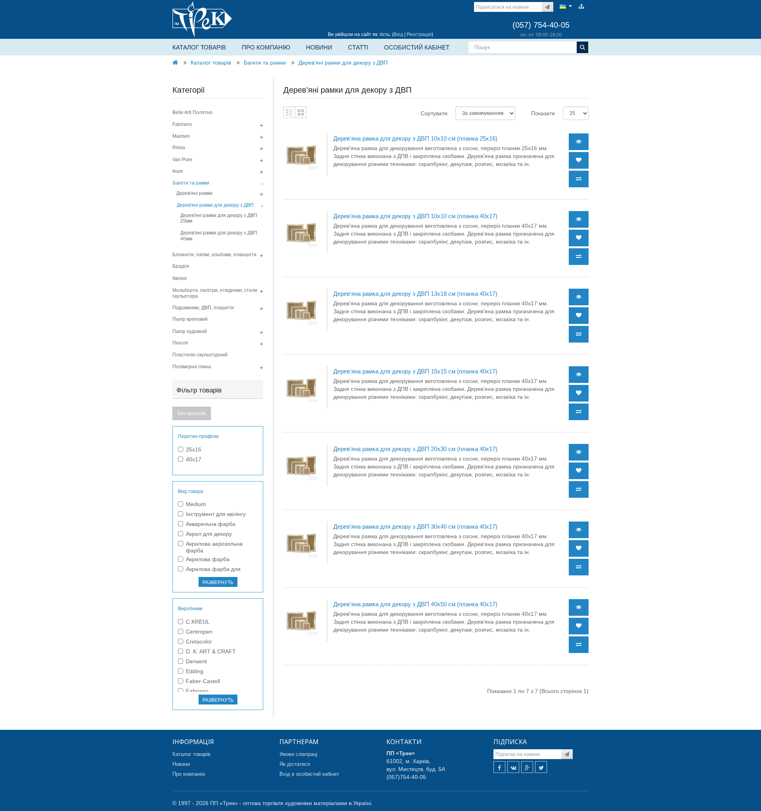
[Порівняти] (579, 179)
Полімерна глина (191, 366)
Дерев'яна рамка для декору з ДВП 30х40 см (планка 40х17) (415, 526)
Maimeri (181, 136)
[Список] (289, 112)
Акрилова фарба (207, 559)
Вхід (398, 34)
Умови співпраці (298, 754)
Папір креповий (190, 319)
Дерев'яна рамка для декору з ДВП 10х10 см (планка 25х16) (415, 138)
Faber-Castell (203, 681)
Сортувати (434, 113)
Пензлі (180, 343)
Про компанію (266, 47)
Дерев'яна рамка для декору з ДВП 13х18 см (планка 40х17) (415, 293)
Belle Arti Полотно (192, 112)
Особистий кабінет (416, 47)
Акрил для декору (209, 534)
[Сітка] (301, 112)
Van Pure (182, 159)
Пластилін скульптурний (200, 355)
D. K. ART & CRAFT (211, 651)
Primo (178, 147)
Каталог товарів (199, 47)
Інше (177, 171)
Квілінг (179, 278)
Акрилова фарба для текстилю (213, 572)
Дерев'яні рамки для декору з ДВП (343, 62)
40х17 (193, 459)
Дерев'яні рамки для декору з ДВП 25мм (218, 218)
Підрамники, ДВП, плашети (203, 307)
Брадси (180, 266)
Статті (358, 47)
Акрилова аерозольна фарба (214, 547)
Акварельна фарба (210, 524)
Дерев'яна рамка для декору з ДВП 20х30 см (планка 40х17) (415, 448)
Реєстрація (419, 34)
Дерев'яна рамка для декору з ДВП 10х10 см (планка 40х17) (415, 216)
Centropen (199, 631)
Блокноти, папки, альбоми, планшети (214, 254)
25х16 (193, 449)
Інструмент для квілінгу (216, 514)
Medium (196, 504)
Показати (543, 113)
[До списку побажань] (579, 160)
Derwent (196, 661)
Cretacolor (199, 641)
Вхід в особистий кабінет (309, 774)
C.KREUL (198, 622)
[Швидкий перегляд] (579, 141)
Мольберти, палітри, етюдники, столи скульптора (214, 293)
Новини (319, 47)
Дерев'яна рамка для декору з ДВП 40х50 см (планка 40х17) (415, 604)
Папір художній (189, 331)
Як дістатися (294, 764)
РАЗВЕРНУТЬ (218, 582)
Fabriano (182, 124)
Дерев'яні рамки (194, 193)
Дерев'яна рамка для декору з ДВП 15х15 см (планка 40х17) (415, 371)
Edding (194, 671)
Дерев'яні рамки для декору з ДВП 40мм (218, 235)
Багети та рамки (265, 62)
